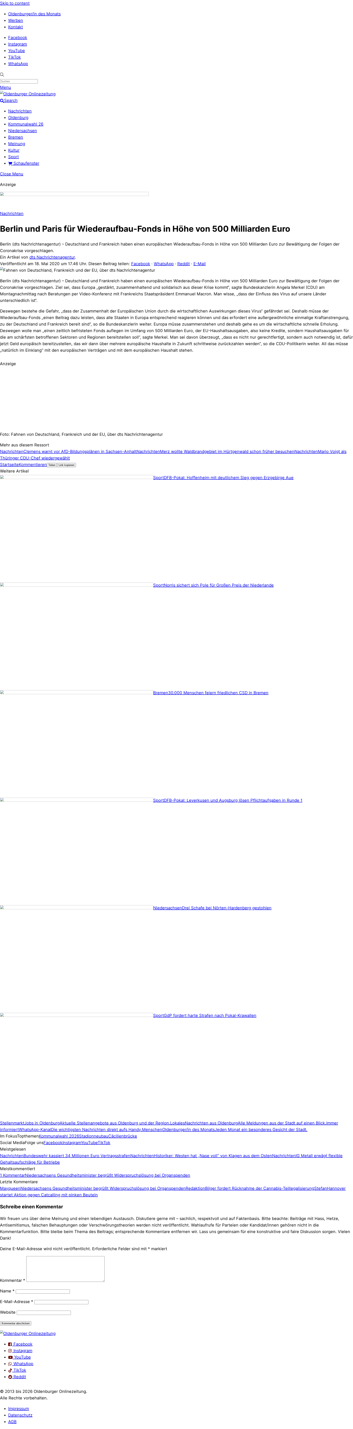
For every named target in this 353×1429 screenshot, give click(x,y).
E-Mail (199, 263)
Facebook (17, 37)
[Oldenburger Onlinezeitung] (28, 1333)
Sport (13, 156)
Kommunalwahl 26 (25, 124)
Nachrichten (20, 111)
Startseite (9, 464)
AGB (12, 1421)
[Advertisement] (176, 398)
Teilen (51, 465)
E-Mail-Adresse (16, 1301)
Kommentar (12, 1280)
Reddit (183, 263)
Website (8, 1312)
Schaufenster (25, 163)
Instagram (17, 44)
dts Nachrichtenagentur (52, 257)
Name (7, 1291)
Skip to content (15, 3)
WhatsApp (18, 63)
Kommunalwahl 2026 (59, 1136)
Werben (15, 20)
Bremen (15, 137)
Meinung (16, 143)
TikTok (14, 57)
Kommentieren (33, 464)
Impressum (18, 1408)
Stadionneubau (93, 1136)
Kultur (13, 150)
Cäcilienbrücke (122, 1136)
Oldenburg (18, 117)
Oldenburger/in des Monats (34, 13)
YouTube (16, 50)
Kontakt (15, 26)
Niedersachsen (22, 130)
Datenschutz (20, 1415)
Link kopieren (66, 465)
